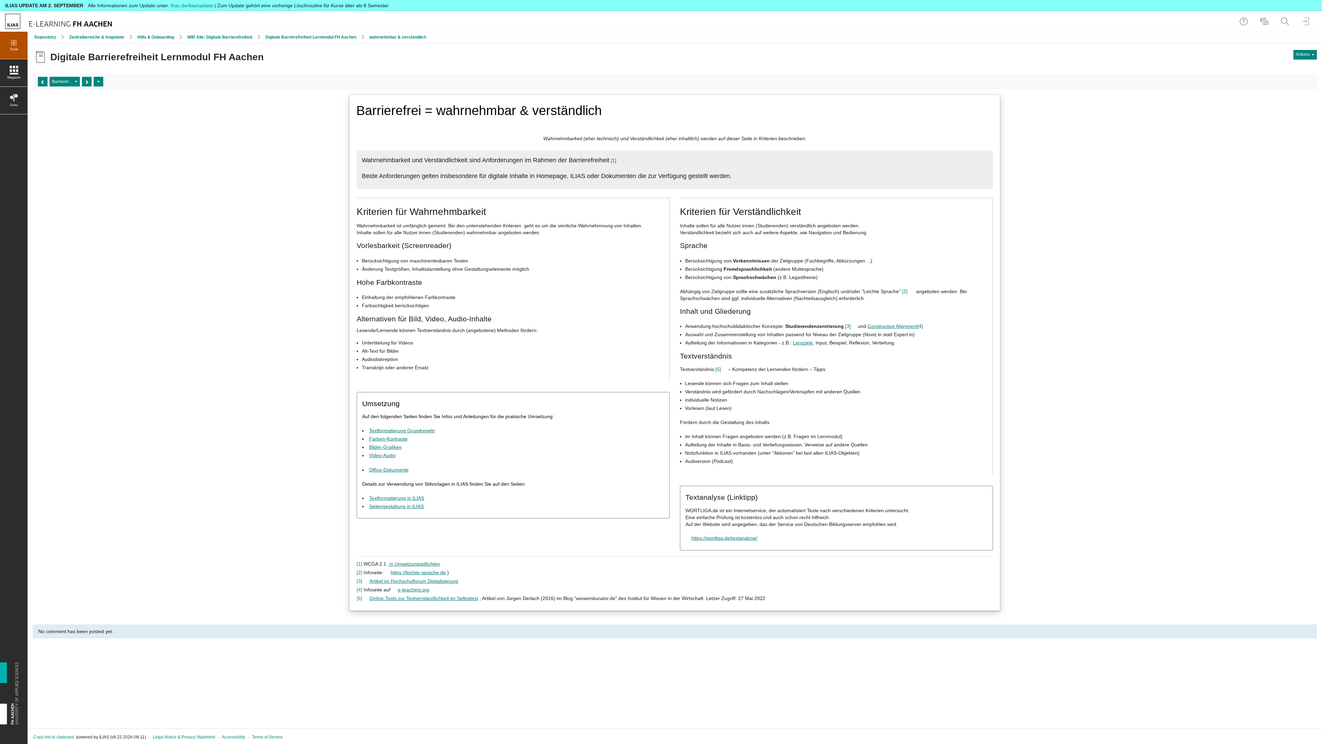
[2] (904, 291)
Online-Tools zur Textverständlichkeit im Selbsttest (423, 598)
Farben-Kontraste (388, 439)
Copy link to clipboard (53, 737)
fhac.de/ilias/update (192, 5)
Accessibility (233, 737)
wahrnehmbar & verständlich (397, 37)
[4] (920, 326)
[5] (718, 369)
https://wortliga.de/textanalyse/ (724, 538)
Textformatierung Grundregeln (402, 430)
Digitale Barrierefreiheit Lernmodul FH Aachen (310, 37)
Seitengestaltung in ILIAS (396, 506)
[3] (848, 326)
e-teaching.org (413, 589)
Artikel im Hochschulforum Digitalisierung (413, 581)
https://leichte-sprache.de (418, 572)
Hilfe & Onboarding (155, 37)
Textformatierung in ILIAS (396, 498)
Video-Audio (382, 455)
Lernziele (803, 342)
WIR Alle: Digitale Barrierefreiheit (219, 37)
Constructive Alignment (892, 326)
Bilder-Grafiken (385, 447)
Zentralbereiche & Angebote (96, 37)
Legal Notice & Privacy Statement (184, 737)
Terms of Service (267, 737)
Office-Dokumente (389, 470)
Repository (45, 37)
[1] (613, 160)
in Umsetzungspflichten (414, 564)
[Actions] (98, 81)
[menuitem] (1265, 21)
